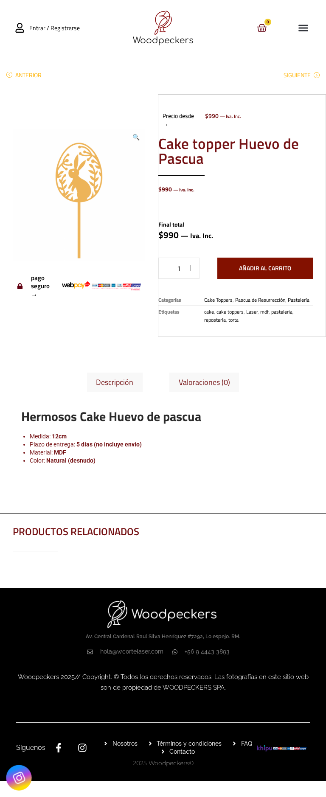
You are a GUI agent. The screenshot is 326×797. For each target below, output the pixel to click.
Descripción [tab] (114, 382)
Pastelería (298, 300)
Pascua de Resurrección (260, 300)
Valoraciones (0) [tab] (204, 382)
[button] (303, 28)
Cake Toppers (218, 300)
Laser (252, 312)
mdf (264, 312)
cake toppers (230, 312)
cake (209, 312)
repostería (215, 320)
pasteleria (281, 312)
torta (233, 320)
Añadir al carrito (265, 268)
